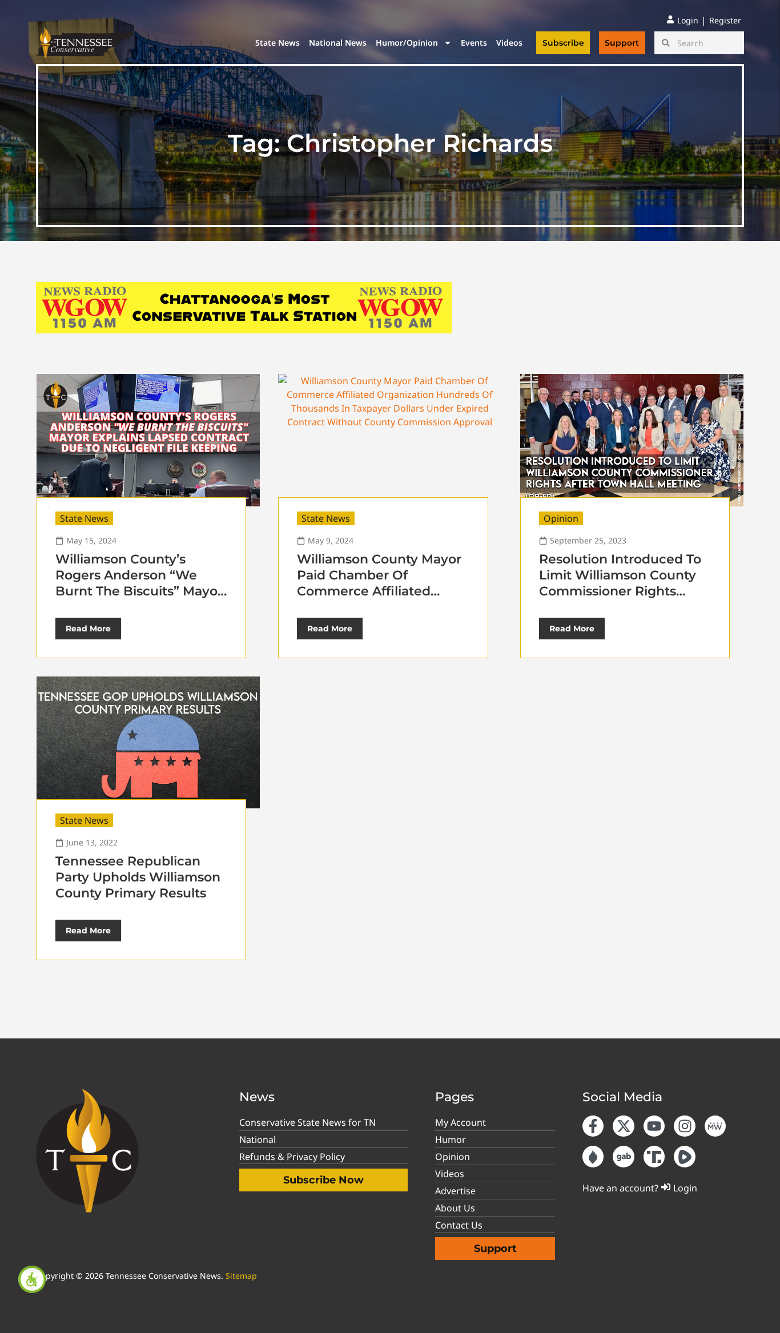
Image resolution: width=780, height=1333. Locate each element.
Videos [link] (509, 42)
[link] (32, 1279)
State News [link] (277, 42)
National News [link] (338, 42)
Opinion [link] (561, 518)
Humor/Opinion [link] (407, 42)
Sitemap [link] (241, 1275)
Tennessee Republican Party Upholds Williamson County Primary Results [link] (137, 877)
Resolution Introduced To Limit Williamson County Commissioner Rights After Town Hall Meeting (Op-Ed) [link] (620, 591)
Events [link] (474, 42)
